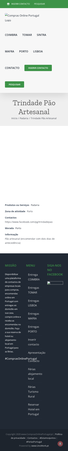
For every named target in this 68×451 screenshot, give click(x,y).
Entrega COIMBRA (34, 277)
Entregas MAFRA (33, 316)
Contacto (33, 361)
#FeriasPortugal (34, 441)
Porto (18, 228)
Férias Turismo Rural (33, 391)
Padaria (35, 205)
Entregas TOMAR (33, 290)
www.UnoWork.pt (40, 445)
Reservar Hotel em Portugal (33, 409)
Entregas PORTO (33, 329)
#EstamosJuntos (48, 437)
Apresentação (34, 352)
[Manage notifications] (60, 443)
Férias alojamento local (34, 374)
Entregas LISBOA (33, 303)
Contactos (32, 437)
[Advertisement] (34, 162)
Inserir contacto (33, 342)
